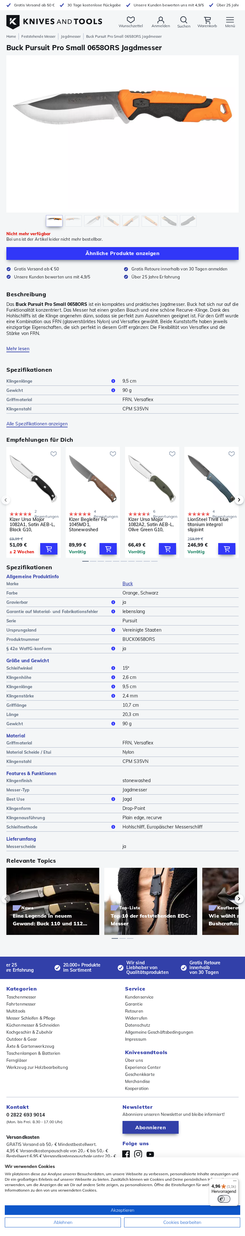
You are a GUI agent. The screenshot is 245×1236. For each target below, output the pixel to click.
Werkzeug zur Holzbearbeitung (37, 1067)
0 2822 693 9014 (25, 1115)
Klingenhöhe (18, 677)
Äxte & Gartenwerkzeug (30, 1046)
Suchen (183, 26)
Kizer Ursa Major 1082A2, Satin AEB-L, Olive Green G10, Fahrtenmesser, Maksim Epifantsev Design (151, 524)
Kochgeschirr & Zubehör (29, 1032)
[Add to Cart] (48, 549)
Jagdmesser (71, 36)
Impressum (135, 1039)
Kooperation (137, 1088)
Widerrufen (136, 1018)
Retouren (134, 1011)
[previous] (16, 500)
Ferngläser (16, 1060)
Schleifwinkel (19, 668)
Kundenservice (139, 996)
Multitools (15, 1011)
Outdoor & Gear (21, 1039)
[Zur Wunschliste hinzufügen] (54, 454)
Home (11, 36)
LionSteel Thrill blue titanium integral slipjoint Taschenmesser (208, 524)
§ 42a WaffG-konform (29, 648)
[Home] (54, 19)
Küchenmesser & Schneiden (33, 1025)
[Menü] (235, 1182)
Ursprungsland (21, 630)
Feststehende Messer (38, 36)
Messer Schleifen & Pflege (31, 1018)
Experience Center (143, 1067)
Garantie (134, 1004)
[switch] (224, 1199)
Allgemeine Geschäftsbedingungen (159, 1032)
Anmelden (161, 25)
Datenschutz (137, 1025)
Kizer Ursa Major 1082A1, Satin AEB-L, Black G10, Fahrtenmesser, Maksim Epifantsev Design (32, 524)
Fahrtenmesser (21, 1004)
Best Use (15, 799)
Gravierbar (17, 602)
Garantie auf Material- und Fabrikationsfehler (52, 611)
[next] (228, 500)
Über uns (134, 1060)
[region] (122, 142)
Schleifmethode (21, 826)
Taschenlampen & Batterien (33, 1053)
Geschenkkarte (140, 1074)
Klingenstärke (20, 695)
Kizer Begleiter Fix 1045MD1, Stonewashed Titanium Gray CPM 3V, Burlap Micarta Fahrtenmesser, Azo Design (90, 524)
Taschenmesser (21, 996)
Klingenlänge (19, 381)
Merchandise (137, 1081)
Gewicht (14, 390)
